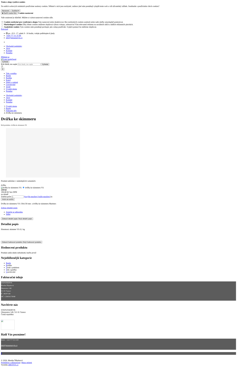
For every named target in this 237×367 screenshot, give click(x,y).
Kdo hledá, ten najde (9, 64)
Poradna (9, 53)
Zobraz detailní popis (9, 208)
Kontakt (9, 51)
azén (9, 263)
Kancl (8, 80)
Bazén (8, 76)
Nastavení (5, 11)
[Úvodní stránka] (8, 59)
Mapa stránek (26, 363)
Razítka (9, 78)
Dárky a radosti (12, 82)
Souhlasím (15, 11)
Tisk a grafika (11, 73)
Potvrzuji (4, 29)
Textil (8, 87)
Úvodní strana (11, 89)
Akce (8, 48)
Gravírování (10, 84)
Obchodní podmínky (14, 46)
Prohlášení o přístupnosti (10, 363)
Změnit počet (6, 197)
